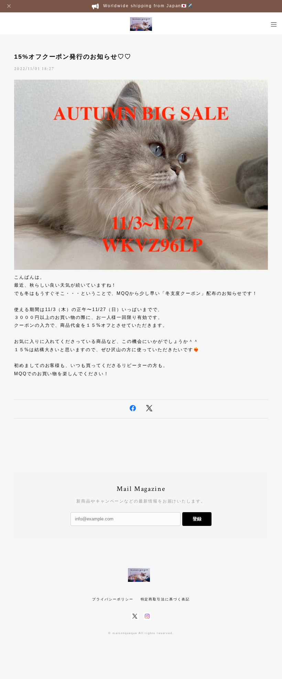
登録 (197, 518)
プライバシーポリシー (112, 599)
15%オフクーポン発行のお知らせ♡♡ (72, 56)
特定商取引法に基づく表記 (165, 599)
